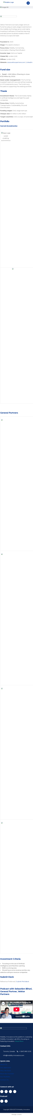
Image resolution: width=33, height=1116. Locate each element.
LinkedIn (29, 62)
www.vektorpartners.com (16, 62)
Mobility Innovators (24, 1109)
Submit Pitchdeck (22, 981)
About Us (3, 1064)
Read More (19, 1041)
